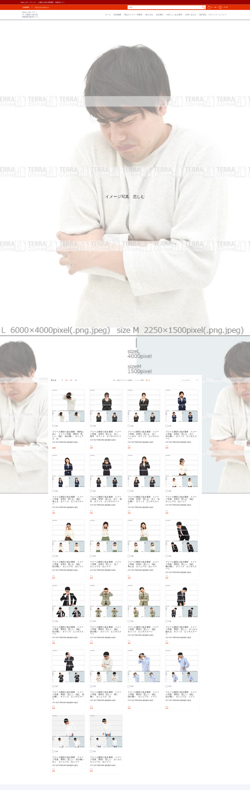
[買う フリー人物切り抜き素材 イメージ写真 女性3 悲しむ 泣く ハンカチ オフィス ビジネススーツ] (144, 406)
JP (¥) (226, 7)
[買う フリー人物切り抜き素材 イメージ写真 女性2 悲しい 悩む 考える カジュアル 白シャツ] (144, 536)
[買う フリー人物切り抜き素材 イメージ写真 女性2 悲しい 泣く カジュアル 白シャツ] (106, 536)
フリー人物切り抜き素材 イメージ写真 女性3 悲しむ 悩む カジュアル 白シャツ (181, 499)
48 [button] (76, 380)
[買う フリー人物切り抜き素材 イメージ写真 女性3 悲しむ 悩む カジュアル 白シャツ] (181, 471)
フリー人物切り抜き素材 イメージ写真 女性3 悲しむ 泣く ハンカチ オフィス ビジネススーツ (143, 435)
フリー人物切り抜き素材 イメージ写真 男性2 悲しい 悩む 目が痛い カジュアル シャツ (181, 694)
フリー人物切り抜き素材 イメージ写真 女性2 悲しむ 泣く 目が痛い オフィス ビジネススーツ (181, 435)
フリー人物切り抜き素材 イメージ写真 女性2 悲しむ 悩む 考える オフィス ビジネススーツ (67, 500)
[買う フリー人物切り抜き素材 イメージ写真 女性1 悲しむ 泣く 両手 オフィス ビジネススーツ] (106, 471)
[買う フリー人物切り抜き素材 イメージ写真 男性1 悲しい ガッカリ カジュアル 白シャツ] (106, 731)
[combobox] (165, 7)
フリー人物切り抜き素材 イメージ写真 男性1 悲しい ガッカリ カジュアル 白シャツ (107, 759)
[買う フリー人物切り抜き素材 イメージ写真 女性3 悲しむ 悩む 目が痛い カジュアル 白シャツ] (68, 536)
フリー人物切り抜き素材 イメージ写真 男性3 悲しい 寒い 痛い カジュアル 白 (105, 694)
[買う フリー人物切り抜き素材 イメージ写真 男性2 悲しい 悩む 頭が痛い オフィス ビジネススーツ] (106, 601)
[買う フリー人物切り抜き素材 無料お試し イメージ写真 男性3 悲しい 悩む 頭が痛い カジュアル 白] (68, 406)
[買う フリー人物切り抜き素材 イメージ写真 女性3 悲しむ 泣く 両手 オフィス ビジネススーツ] (106, 406)
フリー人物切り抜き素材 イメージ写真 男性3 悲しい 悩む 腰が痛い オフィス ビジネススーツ (181, 565)
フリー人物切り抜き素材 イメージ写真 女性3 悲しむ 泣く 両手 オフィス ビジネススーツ (105, 434)
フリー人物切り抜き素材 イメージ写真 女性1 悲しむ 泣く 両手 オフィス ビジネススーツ (106, 499)
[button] (212, 7)
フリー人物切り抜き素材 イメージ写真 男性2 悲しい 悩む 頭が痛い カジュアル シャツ (143, 694)
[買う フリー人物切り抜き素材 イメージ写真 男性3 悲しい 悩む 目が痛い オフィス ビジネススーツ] (68, 601)
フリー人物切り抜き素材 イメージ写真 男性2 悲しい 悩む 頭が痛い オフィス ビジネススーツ (105, 630)
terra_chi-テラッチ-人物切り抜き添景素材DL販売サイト (30, 14)
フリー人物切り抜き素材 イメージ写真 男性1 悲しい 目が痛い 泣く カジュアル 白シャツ (69, 759)
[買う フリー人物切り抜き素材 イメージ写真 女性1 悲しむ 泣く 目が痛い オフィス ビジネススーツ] (144, 471)
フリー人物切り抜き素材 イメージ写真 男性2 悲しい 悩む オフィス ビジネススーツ (143, 629)
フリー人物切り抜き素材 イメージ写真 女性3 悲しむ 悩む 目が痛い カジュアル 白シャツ (67, 564)
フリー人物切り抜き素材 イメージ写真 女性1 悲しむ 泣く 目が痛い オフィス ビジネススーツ (144, 500)
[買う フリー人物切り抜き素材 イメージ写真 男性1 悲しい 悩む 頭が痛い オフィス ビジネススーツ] (68, 666)
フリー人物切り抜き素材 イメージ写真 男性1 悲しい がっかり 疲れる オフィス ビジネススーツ (182, 630)
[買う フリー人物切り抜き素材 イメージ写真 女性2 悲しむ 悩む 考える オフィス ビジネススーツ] (68, 471)
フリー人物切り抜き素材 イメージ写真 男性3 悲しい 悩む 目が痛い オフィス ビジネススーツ (67, 630)
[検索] (204, 7)
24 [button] (66, 380)
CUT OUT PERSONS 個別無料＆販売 (65, 442)
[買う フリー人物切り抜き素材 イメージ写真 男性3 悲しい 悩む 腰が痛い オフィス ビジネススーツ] (181, 536)
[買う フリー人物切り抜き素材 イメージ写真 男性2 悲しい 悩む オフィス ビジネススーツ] (144, 601)
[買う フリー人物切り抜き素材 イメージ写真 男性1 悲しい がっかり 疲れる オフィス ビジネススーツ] (181, 601)
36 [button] (71, 380)
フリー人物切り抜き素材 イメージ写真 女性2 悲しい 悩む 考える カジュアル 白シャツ (143, 564)
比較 (56, 426)
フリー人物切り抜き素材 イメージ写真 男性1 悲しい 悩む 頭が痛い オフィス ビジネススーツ (68, 695)
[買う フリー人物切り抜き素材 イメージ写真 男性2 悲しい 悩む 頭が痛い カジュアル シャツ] (144, 666)
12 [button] (62, 380)
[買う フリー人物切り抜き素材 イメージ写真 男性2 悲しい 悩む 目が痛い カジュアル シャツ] (181, 666)
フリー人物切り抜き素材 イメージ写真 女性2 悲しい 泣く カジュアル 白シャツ (105, 564)
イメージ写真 (139, 380)
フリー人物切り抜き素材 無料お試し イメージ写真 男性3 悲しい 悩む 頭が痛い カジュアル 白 (67, 435)
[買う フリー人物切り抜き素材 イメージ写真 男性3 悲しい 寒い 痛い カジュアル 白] (106, 666)
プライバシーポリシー (42, 7)
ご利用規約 (25, 7)
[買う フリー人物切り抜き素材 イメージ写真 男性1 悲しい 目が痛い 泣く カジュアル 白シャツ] (68, 731)
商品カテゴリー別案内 (124, 380)
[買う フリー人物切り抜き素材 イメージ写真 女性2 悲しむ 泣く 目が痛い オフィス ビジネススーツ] (181, 406)
